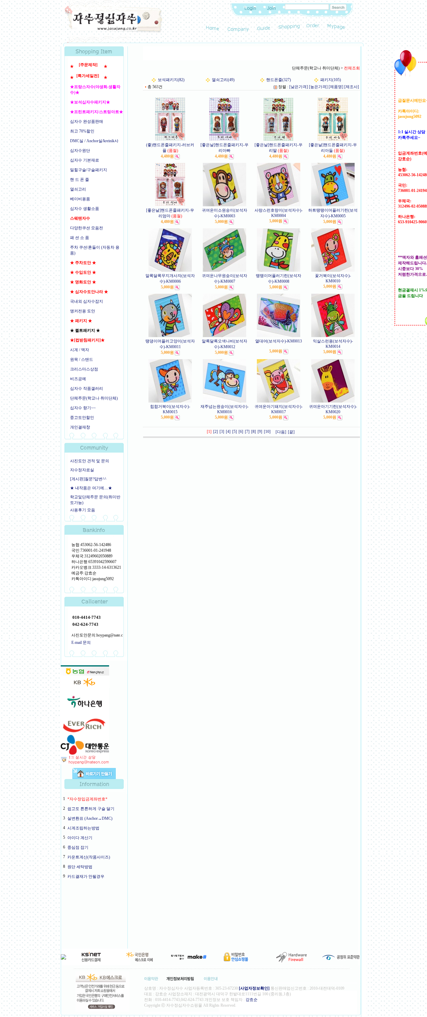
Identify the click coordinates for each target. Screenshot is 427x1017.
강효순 (252, 999)
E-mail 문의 (81, 642)
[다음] (281, 432)
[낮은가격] (298, 86)
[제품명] (336, 86)
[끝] (291, 432)
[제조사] (351, 86)
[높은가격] (318, 86)
